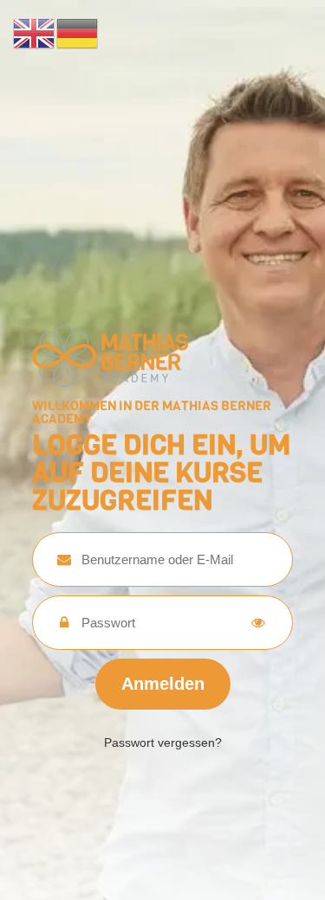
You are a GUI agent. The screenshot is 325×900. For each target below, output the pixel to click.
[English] (34, 32)
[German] (78, 32)
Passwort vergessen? (163, 742)
